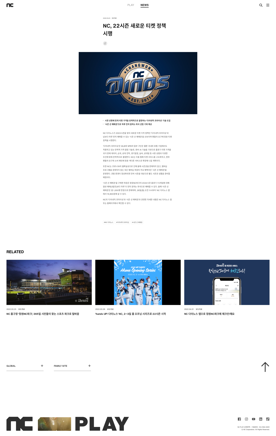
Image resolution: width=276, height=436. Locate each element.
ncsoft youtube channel (253, 419)
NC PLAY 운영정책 (244, 427)
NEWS (145, 5)
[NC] (9, 5)
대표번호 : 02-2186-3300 (261, 427)
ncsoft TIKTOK (268, 419)
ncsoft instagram (246, 419)
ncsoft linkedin (260, 419)
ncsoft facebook (239, 419)
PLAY (130, 5)
